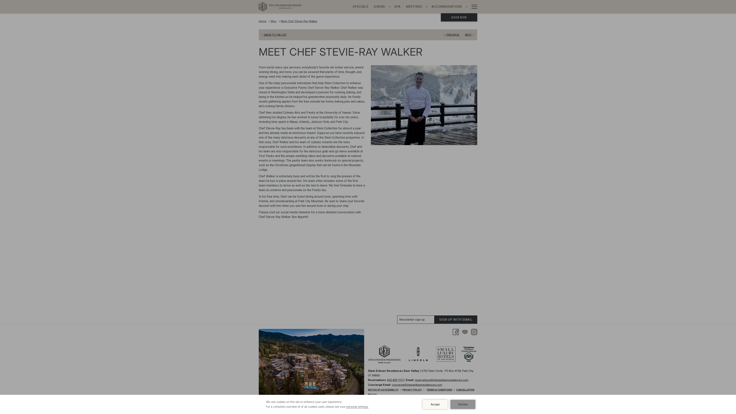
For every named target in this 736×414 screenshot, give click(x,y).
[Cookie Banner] (368, 404)
